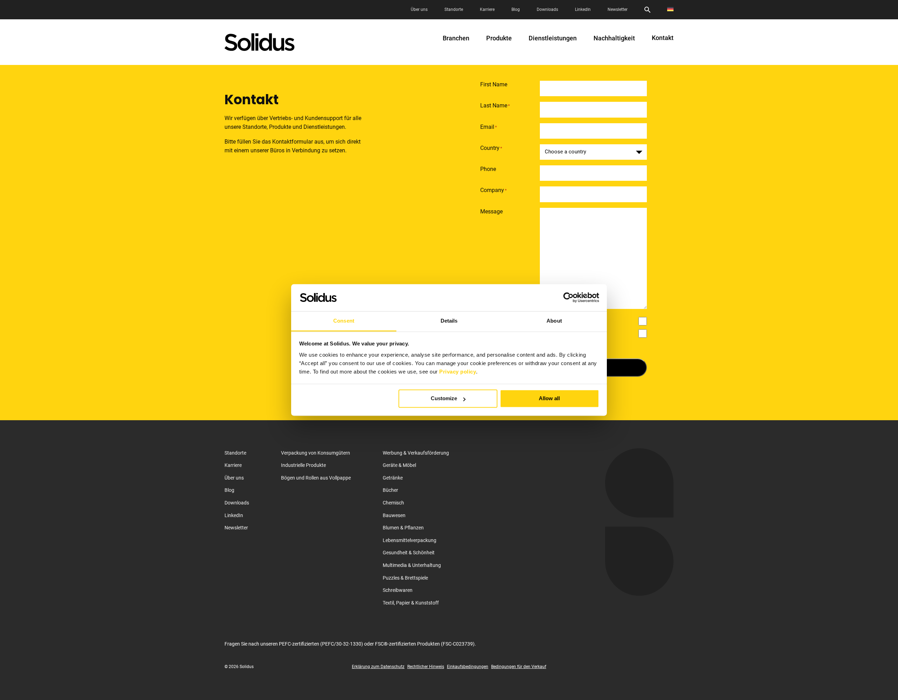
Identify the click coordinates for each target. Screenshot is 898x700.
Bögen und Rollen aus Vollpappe (316, 478)
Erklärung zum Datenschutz (378, 666)
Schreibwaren (398, 590)
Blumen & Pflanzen (403, 527)
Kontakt (663, 38)
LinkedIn (583, 9)
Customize (444, 399)
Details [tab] (449, 321)
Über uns (419, 9)
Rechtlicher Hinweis (425, 666)
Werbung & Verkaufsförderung (416, 453)
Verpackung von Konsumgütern (315, 453)
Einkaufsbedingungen (467, 666)
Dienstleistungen (553, 38)
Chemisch (393, 503)
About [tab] (554, 321)
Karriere (487, 9)
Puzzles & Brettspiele (405, 578)
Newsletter (618, 9)
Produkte (499, 38)
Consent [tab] (343, 321)
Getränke (393, 478)
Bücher (390, 490)
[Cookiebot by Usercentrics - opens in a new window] (568, 297)
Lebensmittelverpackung (409, 540)
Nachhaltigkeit (614, 38)
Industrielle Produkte (303, 465)
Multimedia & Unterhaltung (412, 565)
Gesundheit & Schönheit (409, 552)
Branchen (456, 38)
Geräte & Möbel (399, 465)
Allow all (549, 399)
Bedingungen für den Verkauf (518, 666)
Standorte (453, 9)
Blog (515, 9)
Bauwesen (394, 515)
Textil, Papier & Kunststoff (411, 603)
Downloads (547, 9)
